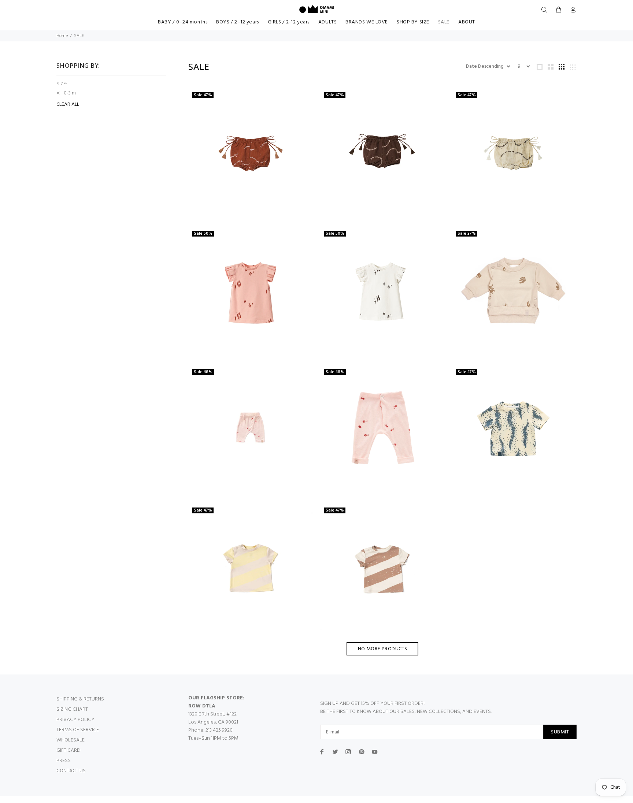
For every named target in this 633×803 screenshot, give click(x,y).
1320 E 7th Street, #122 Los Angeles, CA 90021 (213, 718)
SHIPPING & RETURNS (80, 699)
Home (62, 36)
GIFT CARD (68, 750)
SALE (79, 36)
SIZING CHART (72, 709)
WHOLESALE (70, 740)
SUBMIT (560, 732)
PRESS (63, 760)
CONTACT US (71, 771)
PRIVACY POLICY (75, 719)
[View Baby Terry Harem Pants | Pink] (250, 429)
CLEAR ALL (67, 105)
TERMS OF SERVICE (77, 730)
